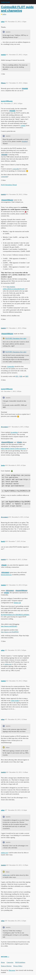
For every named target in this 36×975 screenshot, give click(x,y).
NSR (20, 376)
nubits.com (8, 664)
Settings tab (17, 602)
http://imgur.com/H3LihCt (9, 626)
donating (24, 141)
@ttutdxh (25, 88)
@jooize (19, 442)
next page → (5, 956)
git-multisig (14, 432)
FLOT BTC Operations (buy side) (15, 338)
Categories (10, 962)
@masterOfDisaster (7, 200)
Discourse (12, 970)
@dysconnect (5, 572)
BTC (17, 376)
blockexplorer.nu (6, 574)
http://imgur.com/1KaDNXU (10, 632)
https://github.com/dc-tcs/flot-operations (13, 448)
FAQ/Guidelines (20, 962)
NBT (26, 376)
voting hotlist (15, 700)
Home (3, 962)
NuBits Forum (5, 2)
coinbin (23, 125)
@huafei (3, 565)
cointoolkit (15, 169)
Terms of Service (6, 966)
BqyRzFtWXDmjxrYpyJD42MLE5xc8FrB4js (15, 614)
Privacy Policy (17, 966)
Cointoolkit (10, 366)
